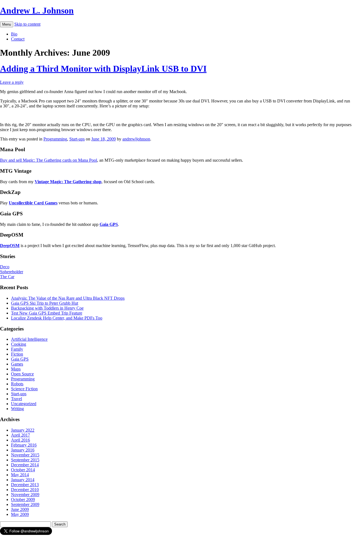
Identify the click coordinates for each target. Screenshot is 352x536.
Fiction (17, 354)
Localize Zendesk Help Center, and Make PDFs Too (56, 318)
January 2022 (22, 430)
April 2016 (20, 440)
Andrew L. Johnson (37, 10)
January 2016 (22, 450)
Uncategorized (23, 403)
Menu (6, 24)
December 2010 (25, 489)
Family (17, 349)
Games (17, 364)
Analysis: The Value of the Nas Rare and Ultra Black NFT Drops (68, 298)
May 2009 (20, 514)
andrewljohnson (136, 139)
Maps (16, 369)
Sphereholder (11, 271)
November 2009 (25, 494)
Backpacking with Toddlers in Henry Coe (47, 308)
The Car (7, 276)
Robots (17, 383)
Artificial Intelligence (29, 339)
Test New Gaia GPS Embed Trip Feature (46, 313)
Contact (17, 39)
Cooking (18, 344)
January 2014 (22, 479)
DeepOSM (10, 245)
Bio (14, 34)
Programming (55, 139)
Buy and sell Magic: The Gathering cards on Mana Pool (48, 160)
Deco (4, 266)
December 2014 (25, 464)
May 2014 (20, 474)
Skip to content (27, 24)
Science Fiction (24, 388)
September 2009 (25, 504)
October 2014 (23, 469)
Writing (17, 408)
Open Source (22, 374)
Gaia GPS (20, 359)
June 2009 (20, 509)
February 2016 (24, 445)
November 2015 (25, 455)
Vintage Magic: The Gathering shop (68, 181)
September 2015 (25, 460)
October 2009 (23, 499)
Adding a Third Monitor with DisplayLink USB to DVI (103, 69)
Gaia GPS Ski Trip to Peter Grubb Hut (44, 303)
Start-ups (77, 139)
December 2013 (25, 484)
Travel (16, 398)
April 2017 (20, 435)
